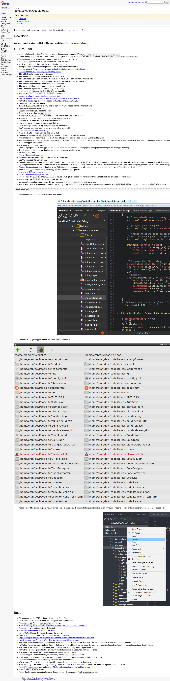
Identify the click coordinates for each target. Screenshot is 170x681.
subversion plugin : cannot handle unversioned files (39, 96)
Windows (4, 19)
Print (33, 678)
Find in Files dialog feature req (31, 155)
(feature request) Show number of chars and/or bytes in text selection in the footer (52, 69)
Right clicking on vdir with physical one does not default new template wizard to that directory (56, 638)
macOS (3, 22)
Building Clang (6, 62)
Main (3, 13)
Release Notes (6, 32)
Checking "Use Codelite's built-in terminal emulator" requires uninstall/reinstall (55, 626)
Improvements (24, 21)
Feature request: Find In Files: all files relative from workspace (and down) (49, 98)
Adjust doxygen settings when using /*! (34, 131)
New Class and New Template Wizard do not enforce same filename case (49, 640)
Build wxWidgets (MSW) (5, 66)
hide (27, 15)
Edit (23, 678)
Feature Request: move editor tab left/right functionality (41, 94)
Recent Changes (134, 2)
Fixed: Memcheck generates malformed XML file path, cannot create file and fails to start (54, 667)
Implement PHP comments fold (31, 172)
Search (143, 2)
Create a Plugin (6, 75)
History (28, 678)
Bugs (21, 24)
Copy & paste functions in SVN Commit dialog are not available (44, 635)
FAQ (2, 40)
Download (22, 19)
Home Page (5, 8)
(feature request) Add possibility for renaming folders (40, 72)
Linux (3, 48)
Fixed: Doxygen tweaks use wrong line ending (37, 630)
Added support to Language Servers (33, 174)
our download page (79, 43)
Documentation (6, 38)
